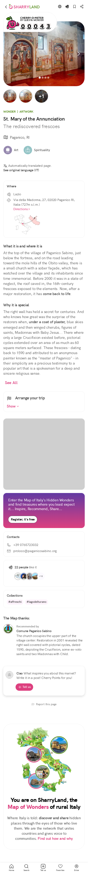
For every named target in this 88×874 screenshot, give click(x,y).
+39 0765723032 (25, 545)
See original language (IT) (21, 170)
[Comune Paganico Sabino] (8, 629)
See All (11, 383)
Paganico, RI (19, 137)
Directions (20, 209)
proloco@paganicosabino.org (35, 551)
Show (12, 406)
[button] (10, 96)
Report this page (46, 704)
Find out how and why (55, 839)
